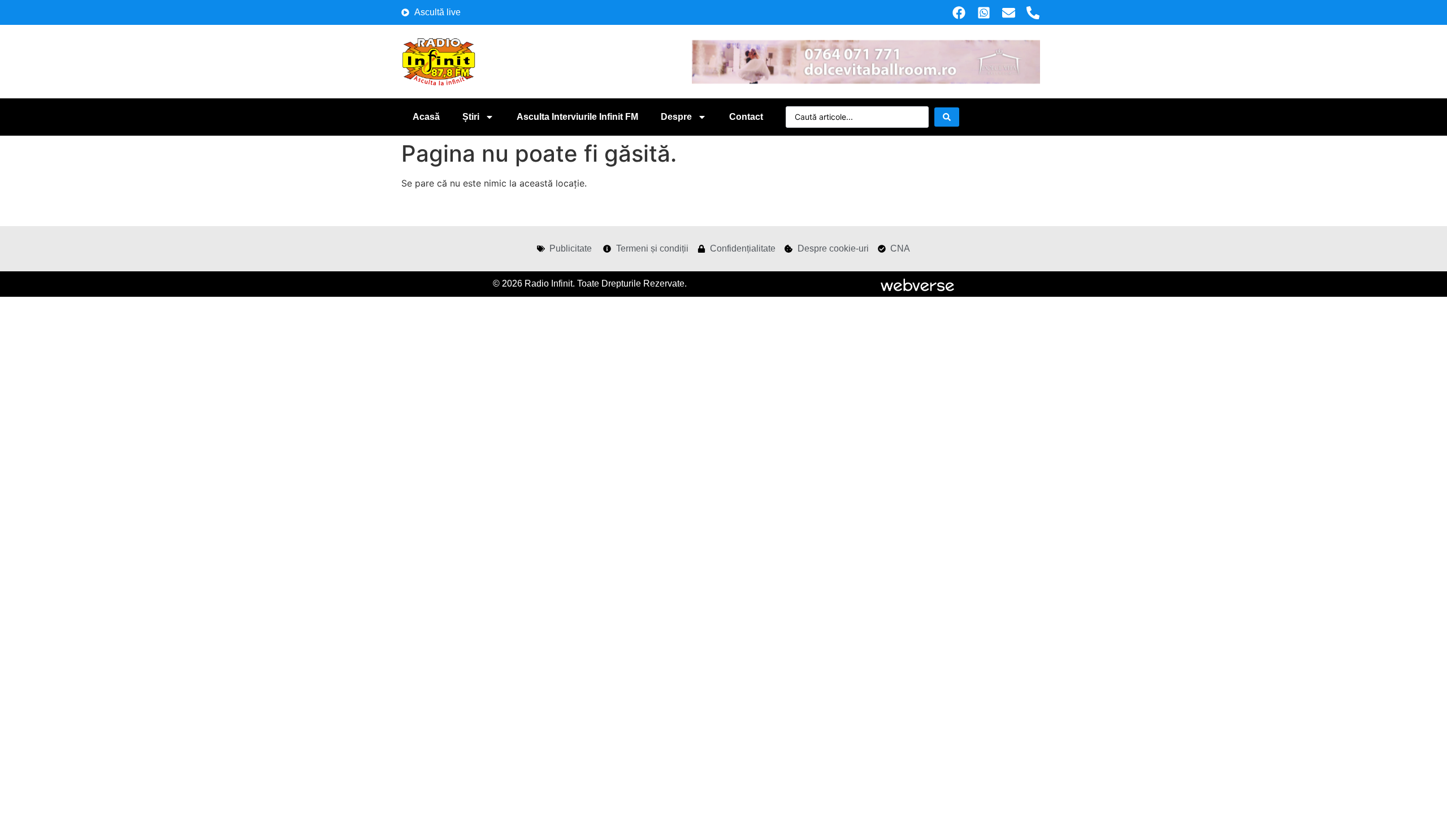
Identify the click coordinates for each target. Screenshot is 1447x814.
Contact (746, 117)
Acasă (426, 117)
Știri (470, 117)
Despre (676, 117)
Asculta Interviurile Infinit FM (577, 117)
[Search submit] (946, 117)
